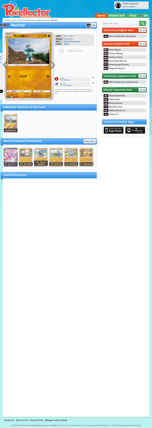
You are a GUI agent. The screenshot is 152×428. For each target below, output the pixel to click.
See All (142, 30)
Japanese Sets (10, 20)
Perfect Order (115, 57)
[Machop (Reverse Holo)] (10, 132)
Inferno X (113, 114)
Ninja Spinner (116, 103)
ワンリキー (69, 36)
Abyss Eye (114, 99)
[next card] (53, 65)
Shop (132, 15)
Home (101, 15)
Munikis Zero (115, 107)
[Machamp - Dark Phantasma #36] (71, 166)
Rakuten (67, 80)
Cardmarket (68, 85)
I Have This (75, 51)
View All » (89, 141)
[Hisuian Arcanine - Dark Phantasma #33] (41, 166)
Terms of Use (22, 420)
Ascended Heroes (118, 61)
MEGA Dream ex (117, 110)
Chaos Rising (116, 53)
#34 (93, 25)
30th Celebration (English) (122, 36)
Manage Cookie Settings (56, 420)
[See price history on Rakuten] (93, 77)
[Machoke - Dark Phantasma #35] (56, 166)
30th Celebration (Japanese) (123, 82)
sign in (125, 6)
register (132, 6)
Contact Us (9, 420)
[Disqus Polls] (49, 219)
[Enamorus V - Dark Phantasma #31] (10, 166)
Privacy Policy (36, 420)
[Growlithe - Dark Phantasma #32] (26, 166)
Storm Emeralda (117, 95)
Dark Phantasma (43, 20)
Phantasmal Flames (119, 64)
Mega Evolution (117, 68)
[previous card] (5, 65)
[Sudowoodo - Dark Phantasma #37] (86, 166)
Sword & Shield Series (26, 20)
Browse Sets (117, 15)
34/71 (66, 44)
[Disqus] (49, 296)
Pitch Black (115, 50)
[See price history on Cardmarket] (93, 83)
